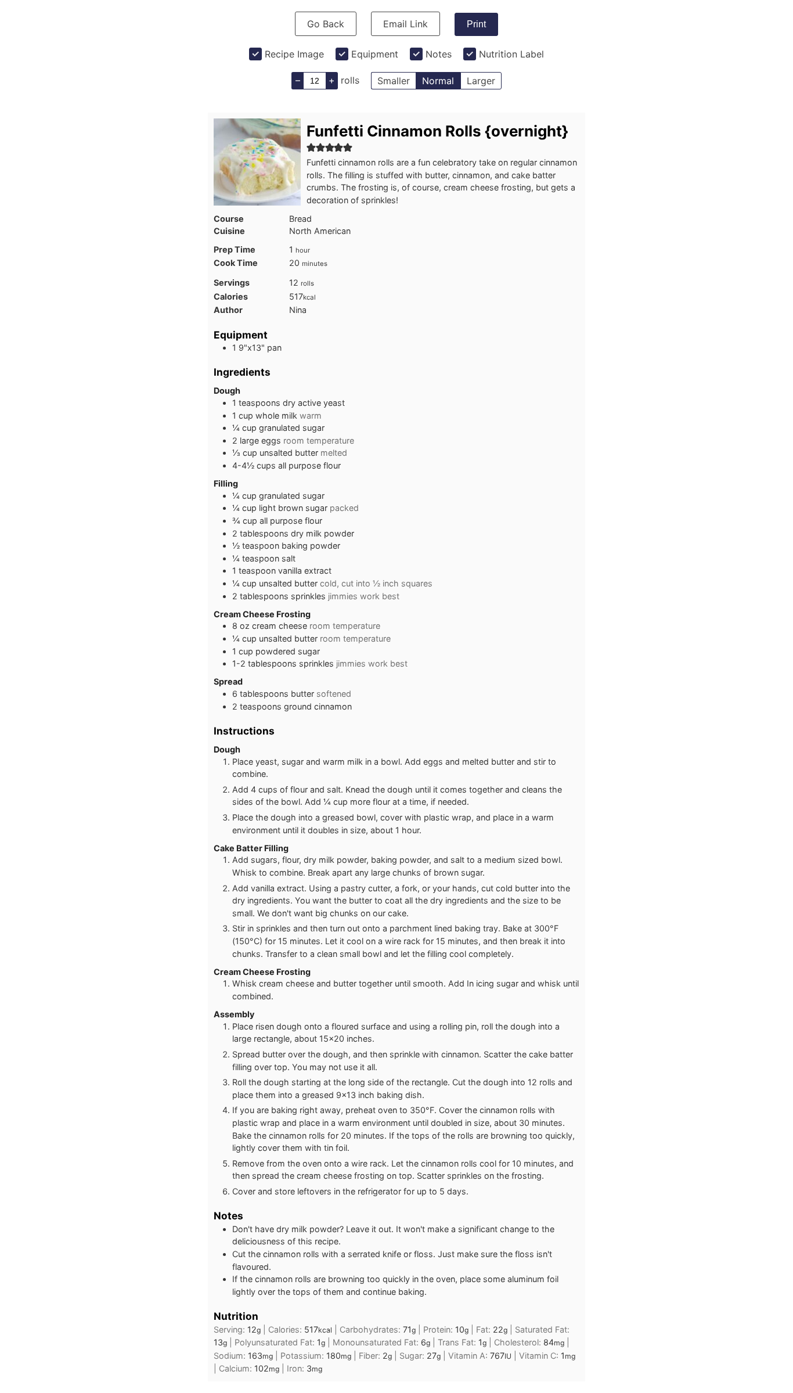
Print (476, 24)
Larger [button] (481, 81)
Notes (439, 54)
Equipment (374, 54)
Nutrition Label (511, 54)
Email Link (405, 24)
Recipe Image (294, 54)
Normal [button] (438, 81)
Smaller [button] (393, 81)
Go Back (325, 24)
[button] (311, 147)
